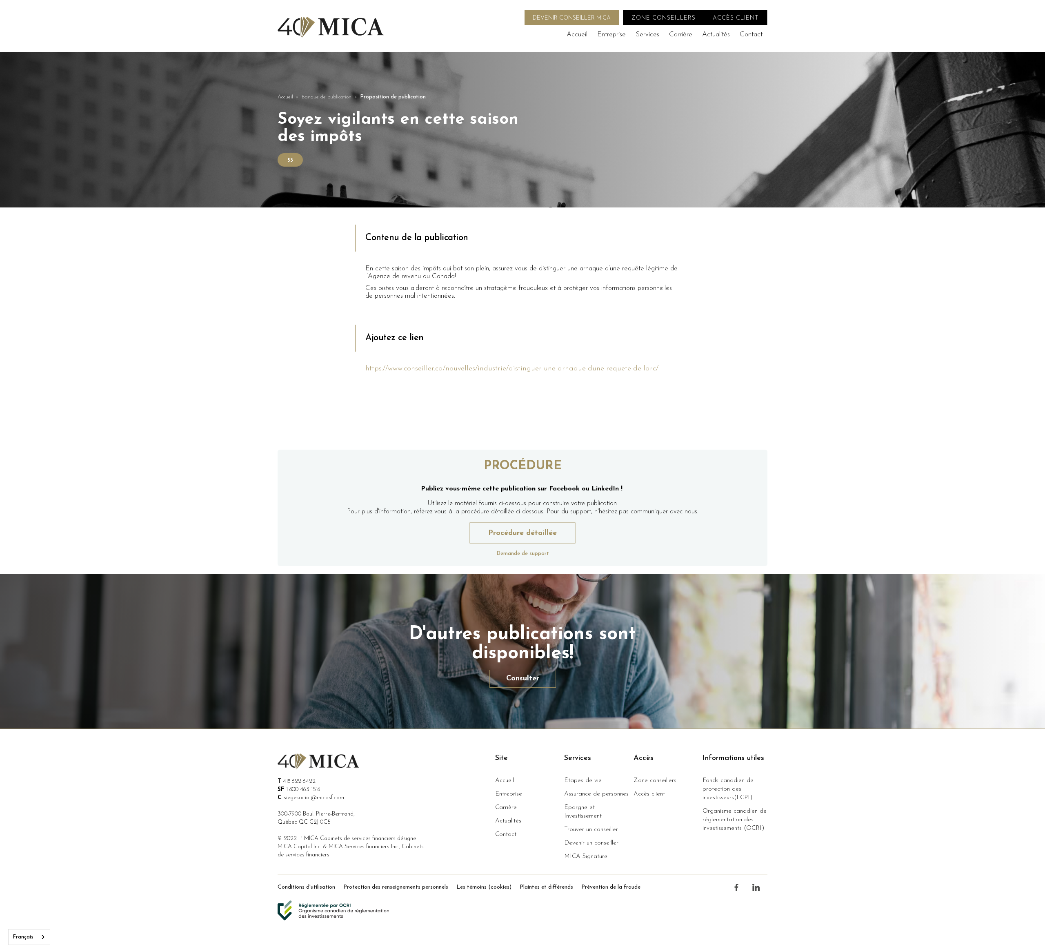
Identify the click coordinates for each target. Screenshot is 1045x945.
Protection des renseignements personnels (395, 887)
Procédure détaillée (522, 533)
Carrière (680, 34)
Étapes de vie (583, 781)
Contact (751, 34)
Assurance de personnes (596, 794)
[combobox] (29, 937)
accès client (736, 18)
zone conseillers (663, 18)
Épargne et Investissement (583, 812)
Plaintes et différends (546, 887)
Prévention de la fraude (610, 887)
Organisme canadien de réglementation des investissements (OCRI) (735, 819)
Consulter (522, 678)
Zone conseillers (655, 781)
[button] (647, 34)
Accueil (577, 34)
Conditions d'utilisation (306, 887)
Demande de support (522, 553)
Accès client (649, 794)
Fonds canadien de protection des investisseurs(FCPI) (728, 789)
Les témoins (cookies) (483, 887)
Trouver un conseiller (591, 830)
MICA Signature (585, 857)
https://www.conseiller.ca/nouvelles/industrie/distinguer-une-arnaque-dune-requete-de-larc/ (511, 368)
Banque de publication (326, 97)
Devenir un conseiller (591, 843)
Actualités (716, 34)
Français (23, 937)
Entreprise (611, 34)
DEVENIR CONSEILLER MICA (572, 18)
